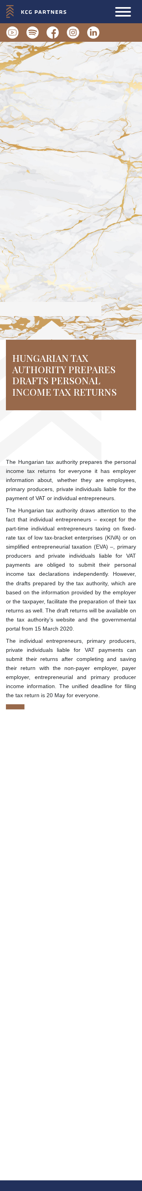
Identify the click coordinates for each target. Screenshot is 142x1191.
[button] (123, 12)
